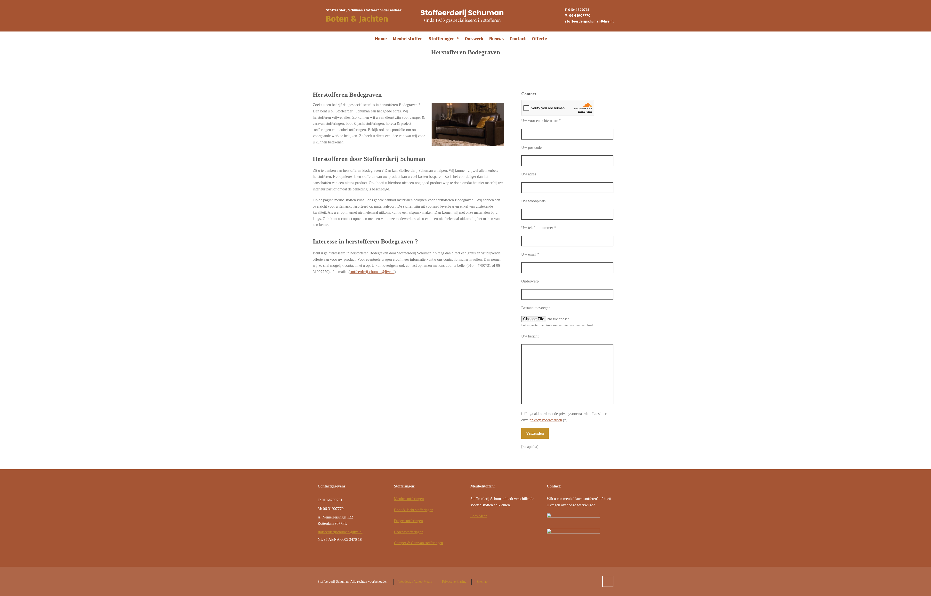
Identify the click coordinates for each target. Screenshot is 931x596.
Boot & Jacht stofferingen (413, 510)
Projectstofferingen (408, 521)
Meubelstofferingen (409, 499)
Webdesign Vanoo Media (415, 581)
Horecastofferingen (408, 532)
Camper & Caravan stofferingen (418, 543)
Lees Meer (478, 516)
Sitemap (482, 581)
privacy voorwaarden (546, 420)
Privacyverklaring (454, 581)
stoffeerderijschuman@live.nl (589, 21)
